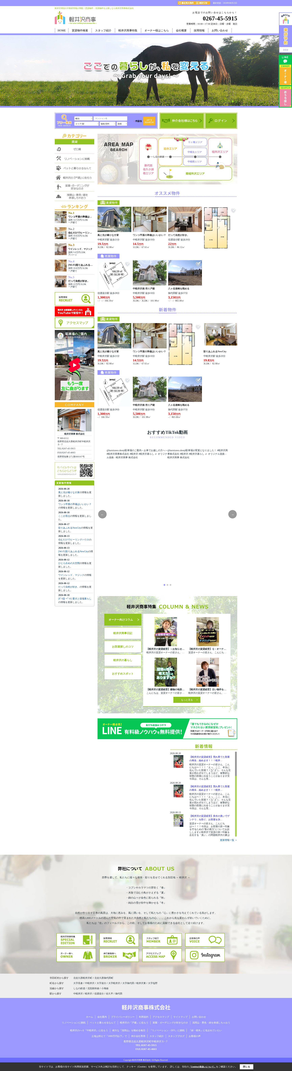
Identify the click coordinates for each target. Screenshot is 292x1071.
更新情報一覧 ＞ (228, 840)
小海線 (104, 988)
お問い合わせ (220, 30)
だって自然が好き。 (69, 587)
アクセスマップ (161, 1017)
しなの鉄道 (79, 988)
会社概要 (181, 30)
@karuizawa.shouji (116, 450)
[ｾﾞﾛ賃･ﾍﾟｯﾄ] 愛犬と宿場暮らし (74, 598)
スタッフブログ (176, 1036)
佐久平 (109, 993)
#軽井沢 (134, 454)
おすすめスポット (123, 673)
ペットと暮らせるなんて (103, 1022)
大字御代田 (128, 983)
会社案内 (102, 1017)
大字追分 (102, 983)
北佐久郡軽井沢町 (82, 978)
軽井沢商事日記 (122, 633)
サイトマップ (180, 1017)
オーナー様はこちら (156, 30)
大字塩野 (152, 983)
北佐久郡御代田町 (103, 978)
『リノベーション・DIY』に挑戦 (167, 1030)
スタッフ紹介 (103, 30)
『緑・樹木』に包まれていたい (205, 1030)
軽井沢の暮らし (122, 660)
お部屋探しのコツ (123, 646)
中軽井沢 (90, 983)
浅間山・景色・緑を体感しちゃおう (211, 1022)
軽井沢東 (141, 983)
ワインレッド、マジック (80, 249)
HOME (62, 30)
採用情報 (199, 30)
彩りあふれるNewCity (69, 528)
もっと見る (187, 700)
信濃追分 (99, 993)
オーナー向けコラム (121, 619)
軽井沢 (88, 993)
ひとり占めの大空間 (69, 563)
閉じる (246, 1066)
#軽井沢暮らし (146, 454)
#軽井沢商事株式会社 (118, 454)
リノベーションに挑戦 (74, 1022)
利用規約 (143, 1017)
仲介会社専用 (138, 1036)
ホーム (89, 1017)
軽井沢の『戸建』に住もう (134, 1022)
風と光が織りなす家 (69, 492)
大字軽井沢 (114, 983)
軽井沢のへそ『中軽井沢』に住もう (89, 1030)
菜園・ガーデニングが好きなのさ (170, 1022)
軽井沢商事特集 (127, 30)
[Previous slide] (102, 514)
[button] (219, 101)
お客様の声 (195, 1036)
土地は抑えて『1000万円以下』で (109, 1036)
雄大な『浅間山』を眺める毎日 (128, 1030)
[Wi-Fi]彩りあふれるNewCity (73, 551)
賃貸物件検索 (80, 30)
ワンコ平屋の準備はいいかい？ (74, 504)
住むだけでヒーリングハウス (73, 539)
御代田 (118, 993)
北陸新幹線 (93, 988)
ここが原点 (64, 516)
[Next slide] (232, 514)
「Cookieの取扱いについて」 (202, 1067)
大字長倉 (78, 983)
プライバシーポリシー (123, 1017)
